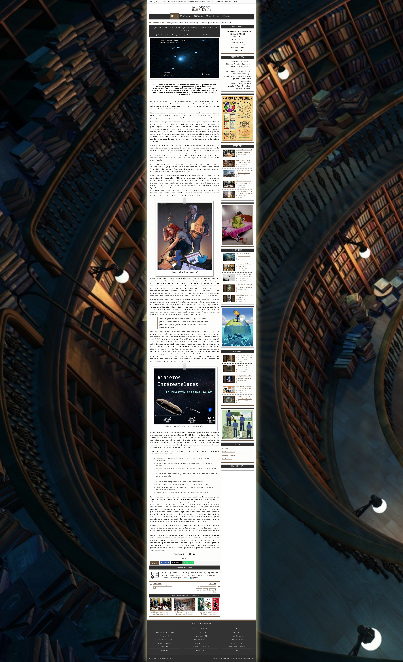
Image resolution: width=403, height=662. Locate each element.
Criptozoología (243, 388)
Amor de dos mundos (243, 160)
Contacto (220, 2)
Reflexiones (187, 16)
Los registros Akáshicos (244, 376)
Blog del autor (164, 23)
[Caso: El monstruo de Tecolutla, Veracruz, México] (229, 389)
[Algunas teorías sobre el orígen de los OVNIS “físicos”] (229, 277)
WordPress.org (227, 459)
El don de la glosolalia (244, 285)
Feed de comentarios (229, 455)
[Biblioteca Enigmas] (201, 8)
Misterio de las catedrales (247, 399)
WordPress (226, 658)
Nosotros (228, 2)
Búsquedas (199, 16)
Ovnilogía (241, 297)
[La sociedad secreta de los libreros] (229, 153)
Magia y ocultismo (244, 367)
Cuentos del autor (244, 152)
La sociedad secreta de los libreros (249, 150)
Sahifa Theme (249, 658)
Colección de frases (237, 647)
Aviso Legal (164, 636)
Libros (237, 629)
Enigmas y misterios (244, 378)
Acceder (225, 448)
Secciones (227, 16)
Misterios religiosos (245, 193)
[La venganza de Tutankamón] (229, 267)
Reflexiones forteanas (193, 35)
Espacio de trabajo (164, 643)
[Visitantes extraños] (229, 256)
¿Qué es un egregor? (243, 365)
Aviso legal (211, 2)
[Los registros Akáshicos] (229, 379)
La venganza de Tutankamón (245, 264)
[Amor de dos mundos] (229, 163)
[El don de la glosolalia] (229, 288)
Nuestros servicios (164, 640)
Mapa (209, 16)
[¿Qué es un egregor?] (229, 368)
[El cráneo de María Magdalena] (229, 358)
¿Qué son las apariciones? (245, 191)
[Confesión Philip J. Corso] (229, 298)
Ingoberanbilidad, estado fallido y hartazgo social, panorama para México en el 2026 (206, 588)
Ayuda (235, 2)
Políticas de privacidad (177, 2)
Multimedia (237, 632)
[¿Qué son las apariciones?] (229, 194)
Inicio (164, 2)
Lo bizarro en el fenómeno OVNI (162, 586)
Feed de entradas (228, 452)
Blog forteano (237, 636)
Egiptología (242, 266)
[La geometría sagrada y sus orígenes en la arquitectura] (229, 399)
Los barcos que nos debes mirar (247, 170)
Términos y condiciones (196, 2)
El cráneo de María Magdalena (246, 355)
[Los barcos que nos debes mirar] (229, 173)
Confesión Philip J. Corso (245, 295)
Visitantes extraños (243, 254)
